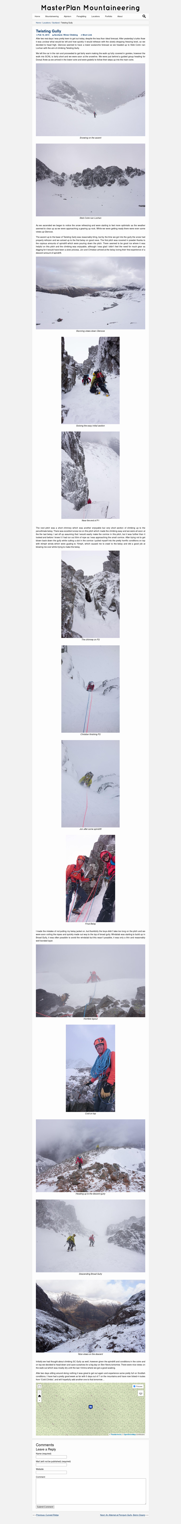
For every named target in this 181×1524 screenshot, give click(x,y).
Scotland (55, 22)
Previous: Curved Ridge (47, 1514)
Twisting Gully (48, 31)
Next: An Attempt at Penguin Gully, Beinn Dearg (122, 1514)
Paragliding (81, 16)
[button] (91, 1407)
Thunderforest (116, 1434)
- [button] (39, 1400)
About (119, 16)
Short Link (87, 34)
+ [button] (39, 1392)
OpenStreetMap (130, 1434)
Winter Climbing (70, 34)
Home (37, 16)
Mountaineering (52, 16)
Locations (95, 16)
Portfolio (108, 16)
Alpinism (67, 16)
